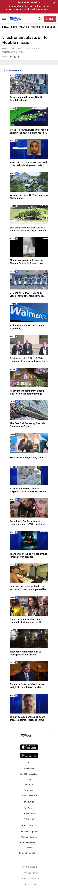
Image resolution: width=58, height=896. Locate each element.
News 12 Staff (8, 48)
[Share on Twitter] (15, 57)
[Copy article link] (19, 57)
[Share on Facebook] (11, 57)
